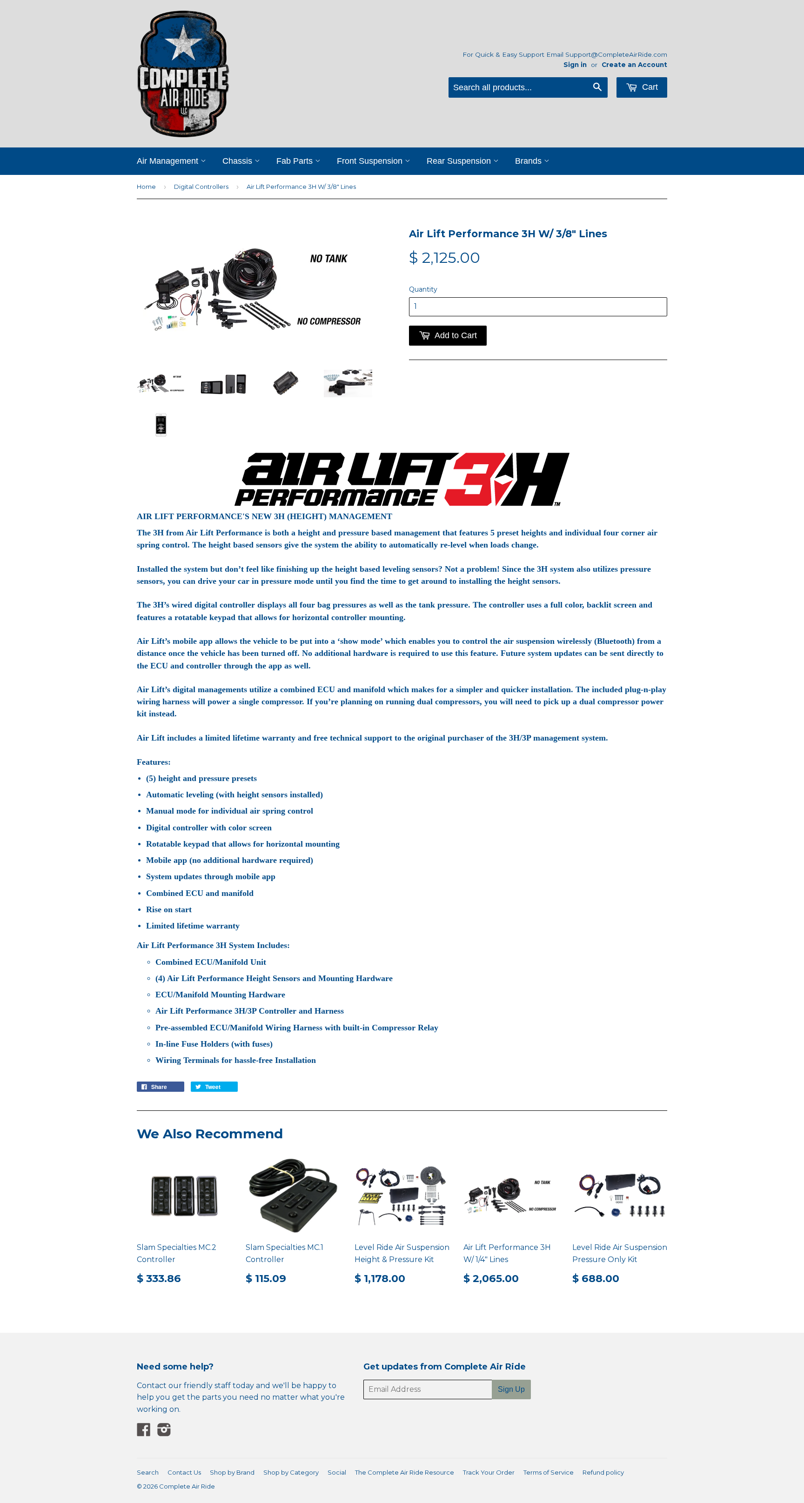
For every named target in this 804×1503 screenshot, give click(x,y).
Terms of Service (548, 1472)
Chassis (238, 161)
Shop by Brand (232, 1472)
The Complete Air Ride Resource (404, 1472)
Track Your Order (489, 1472)
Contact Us (184, 1472)
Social (337, 1472)
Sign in (575, 64)
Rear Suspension (460, 161)
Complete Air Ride (187, 1486)
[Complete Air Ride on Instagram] (164, 1432)
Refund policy (603, 1472)
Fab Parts (295, 161)
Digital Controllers (201, 186)
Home (146, 186)
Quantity (423, 289)
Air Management (169, 161)
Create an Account (634, 64)
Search (148, 1472)
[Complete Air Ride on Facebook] (144, 1432)
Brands (529, 161)
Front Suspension (371, 161)
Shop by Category (291, 1472)
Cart (649, 87)
